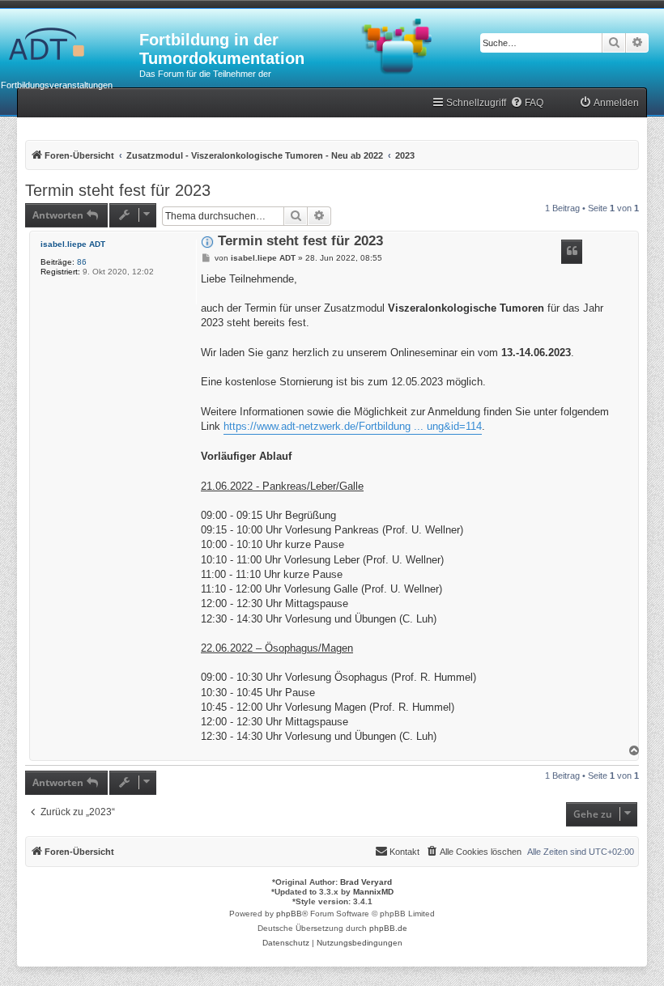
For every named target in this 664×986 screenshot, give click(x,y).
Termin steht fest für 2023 (118, 190)
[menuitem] (526, 103)
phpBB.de (388, 928)
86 (82, 261)
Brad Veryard (366, 882)
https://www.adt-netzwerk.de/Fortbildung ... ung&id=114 (352, 426)
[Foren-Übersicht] (69, 44)
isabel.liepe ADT (72, 244)
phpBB (289, 913)
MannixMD (373, 891)
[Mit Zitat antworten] (571, 252)
